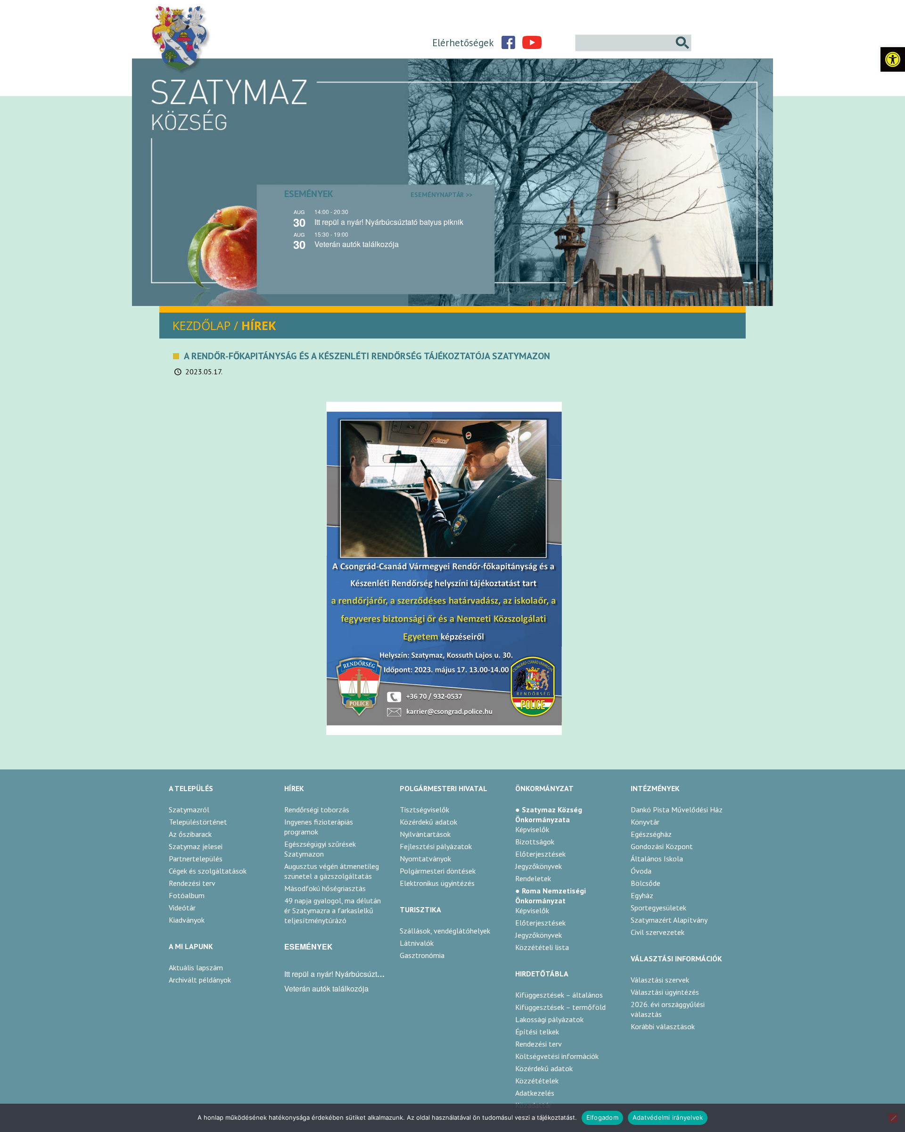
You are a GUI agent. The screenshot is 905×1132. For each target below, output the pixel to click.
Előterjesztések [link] (540, 854)
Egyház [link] (642, 895)
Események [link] (378, 194)
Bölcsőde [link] (645, 883)
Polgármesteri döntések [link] (438, 871)
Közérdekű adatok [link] (428, 821)
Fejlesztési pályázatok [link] (436, 846)
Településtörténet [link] (198, 821)
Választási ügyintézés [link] (665, 992)
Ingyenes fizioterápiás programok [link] (318, 826)
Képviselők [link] (532, 829)
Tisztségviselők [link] (424, 809)
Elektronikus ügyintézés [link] (437, 883)
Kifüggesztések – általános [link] (559, 995)
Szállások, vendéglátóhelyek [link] (445, 930)
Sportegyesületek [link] (658, 907)
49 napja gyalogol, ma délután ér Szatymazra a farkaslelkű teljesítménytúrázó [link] (332, 910)
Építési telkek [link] (537, 1031)
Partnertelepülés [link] (195, 858)
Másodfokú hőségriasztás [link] (325, 888)
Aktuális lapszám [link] (196, 967)
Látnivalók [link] (417, 943)
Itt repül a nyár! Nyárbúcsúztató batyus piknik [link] (388, 221)
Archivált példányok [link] (200, 979)
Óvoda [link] (641, 871)
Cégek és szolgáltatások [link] (208, 871)
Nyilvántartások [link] (425, 834)
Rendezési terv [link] (192, 883)
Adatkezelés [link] (534, 1093)
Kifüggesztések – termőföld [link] (560, 1007)
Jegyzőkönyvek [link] (538, 866)
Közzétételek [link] (537, 1080)
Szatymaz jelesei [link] (195, 846)
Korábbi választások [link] (663, 1026)
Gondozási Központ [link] (662, 846)
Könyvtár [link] (645, 821)
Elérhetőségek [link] (463, 42)
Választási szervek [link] (660, 979)
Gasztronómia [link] (422, 955)
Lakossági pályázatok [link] (549, 1019)
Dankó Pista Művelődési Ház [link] (677, 809)
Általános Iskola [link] (657, 858)
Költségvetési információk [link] (557, 1056)
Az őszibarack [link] (190, 834)
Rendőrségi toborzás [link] (316, 809)
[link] (892, 59)
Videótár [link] (182, 907)
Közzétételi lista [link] (542, 947)
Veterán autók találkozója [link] (356, 244)
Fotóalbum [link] (187, 895)
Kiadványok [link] (187, 920)
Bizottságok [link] (534, 841)
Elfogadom (602, 1117)
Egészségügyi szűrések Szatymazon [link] (320, 849)
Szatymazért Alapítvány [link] (669, 920)
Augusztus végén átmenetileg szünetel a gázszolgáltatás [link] (331, 871)
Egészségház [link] (651, 834)
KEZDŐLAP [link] (201, 325)
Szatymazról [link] (189, 809)
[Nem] (893, 1118)
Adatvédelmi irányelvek (668, 1117)
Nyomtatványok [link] (425, 858)
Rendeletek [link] (533, 878)
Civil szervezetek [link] (657, 932)
